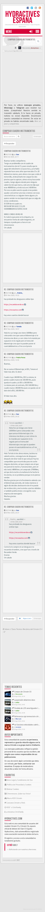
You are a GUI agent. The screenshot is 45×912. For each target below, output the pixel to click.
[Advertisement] (22, 77)
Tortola (19, 326)
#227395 (9, 357)
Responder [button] (10, 144)
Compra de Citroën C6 (22, 691)
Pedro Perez (20, 357)
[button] (31, 31)
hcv (17, 154)
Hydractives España (22, 17)
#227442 (9, 414)
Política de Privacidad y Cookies (19, 784)
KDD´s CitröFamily (13, 807)
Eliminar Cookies (12, 789)
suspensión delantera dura (24, 700)
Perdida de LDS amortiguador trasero (28, 708)
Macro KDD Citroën (14, 798)
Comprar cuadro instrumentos (19, 131)
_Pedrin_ (19, 293)
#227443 (9, 510)
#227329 (9, 154)
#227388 (9, 293)
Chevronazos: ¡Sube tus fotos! (18, 793)
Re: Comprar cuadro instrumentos (19, 289)
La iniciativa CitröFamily (14, 812)
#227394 (9, 326)
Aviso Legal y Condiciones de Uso (19, 780)
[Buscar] (18, 136)
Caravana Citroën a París (15, 803)
